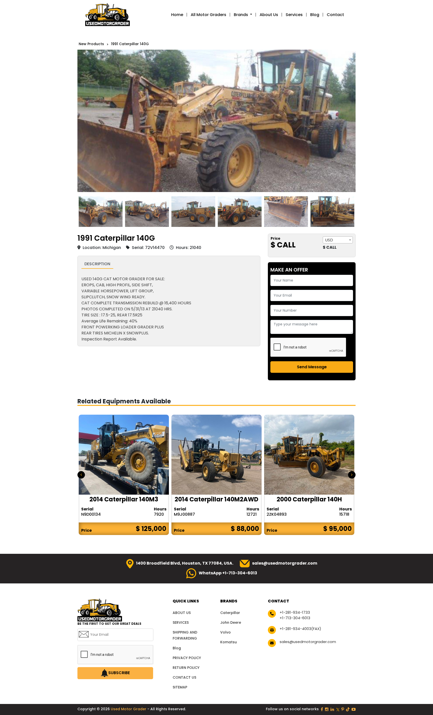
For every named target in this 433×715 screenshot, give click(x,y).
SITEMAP (180, 687)
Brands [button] (241, 15)
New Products (91, 43)
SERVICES (181, 622)
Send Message (312, 367)
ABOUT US (182, 612)
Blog (314, 15)
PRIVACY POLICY (187, 657)
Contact (335, 15)
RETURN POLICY (186, 667)
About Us (269, 15)
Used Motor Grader (129, 708)
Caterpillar (230, 612)
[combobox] (338, 239)
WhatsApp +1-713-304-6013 (228, 573)
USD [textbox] (329, 240)
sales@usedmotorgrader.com (284, 563)
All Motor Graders (208, 15)
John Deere (230, 622)
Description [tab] (97, 264)
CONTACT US (184, 677)
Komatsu (228, 642)
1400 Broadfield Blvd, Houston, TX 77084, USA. (184, 563)
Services (294, 15)
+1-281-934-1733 (295, 612)
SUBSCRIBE (119, 673)
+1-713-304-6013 (295, 617)
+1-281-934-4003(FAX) (300, 628)
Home (177, 15)
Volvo (225, 632)
